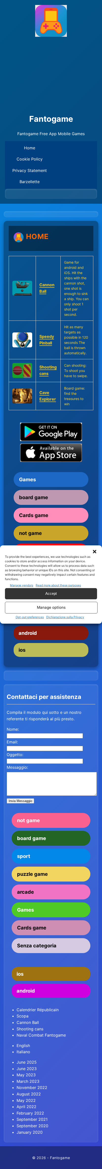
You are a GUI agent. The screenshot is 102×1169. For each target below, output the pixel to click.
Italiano (23, 1051)
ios (22, 650)
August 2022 (29, 1093)
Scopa (22, 1015)
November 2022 (32, 1087)
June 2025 (27, 1062)
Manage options (51, 607)
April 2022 (26, 1106)
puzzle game (32, 874)
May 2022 (26, 1100)
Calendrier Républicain (38, 1009)
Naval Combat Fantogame (41, 1035)
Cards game (33, 515)
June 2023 (27, 1068)
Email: (12, 741)
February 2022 (30, 1113)
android (28, 633)
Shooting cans (30, 1028)
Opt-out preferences (30, 617)
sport (23, 856)
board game (33, 497)
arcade (25, 892)
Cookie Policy (30, 159)
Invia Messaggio (20, 801)
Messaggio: (17, 767)
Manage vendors (21, 585)
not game (30, 533)
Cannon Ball (28, 1022)
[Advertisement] (51, 75)
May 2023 (26, 1074)
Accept (51, 593)
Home (29, 147)
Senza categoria (36, 946)
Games (27, 480)
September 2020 (32, 1125)
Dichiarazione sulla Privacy (65, 617)
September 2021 (32, 1119)
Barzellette (30, 181)
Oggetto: (15, 754)
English (23, 1045)
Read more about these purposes (58, 585)
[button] (94, 551)
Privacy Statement (29, 170)
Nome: (13, 729)
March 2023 (28, 1081)
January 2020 (30, 1132)
